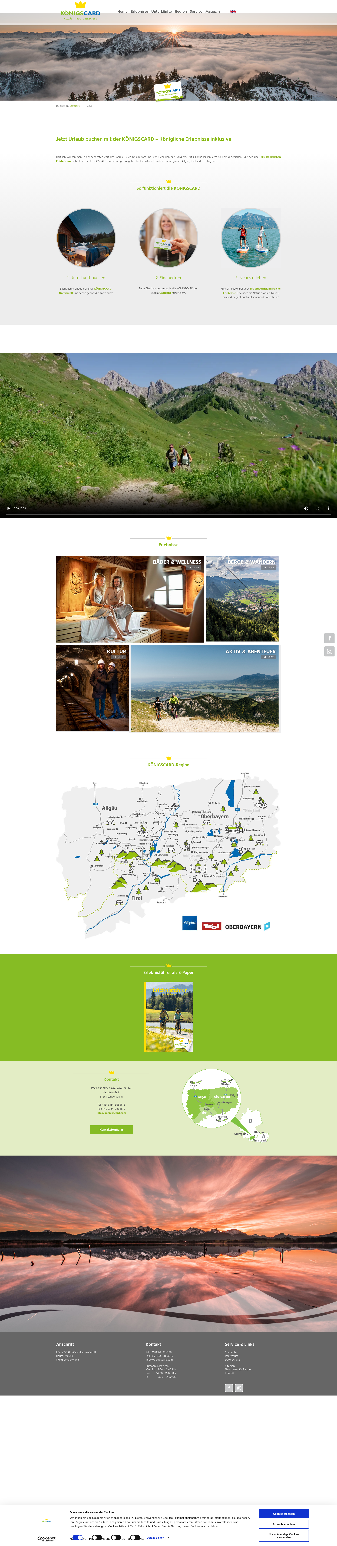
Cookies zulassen (284, 1513)
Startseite (75, 106)
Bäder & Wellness (177, 562)
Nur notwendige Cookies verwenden (284, 1536)
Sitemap (230, 1366)
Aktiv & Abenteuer (251, 652)
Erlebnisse (139, 12)
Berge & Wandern (252, 562)
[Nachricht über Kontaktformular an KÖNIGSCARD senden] (111, 1129)
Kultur (116, 652)
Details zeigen (155, 1537)
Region (181, 12)
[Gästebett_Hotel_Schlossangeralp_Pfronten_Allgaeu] (86, 238)
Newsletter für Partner (238, 1369)
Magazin (212, 12)
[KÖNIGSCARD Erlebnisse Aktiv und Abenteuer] (130, 642)
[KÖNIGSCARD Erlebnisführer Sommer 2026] (168, 1017)
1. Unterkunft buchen (86, 278)
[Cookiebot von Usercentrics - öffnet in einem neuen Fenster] (46, 1539)
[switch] (97, 1537)
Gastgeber (166, 293)
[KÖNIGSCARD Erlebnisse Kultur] (92, 730)
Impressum (231, 1356)
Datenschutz (232, 1360)
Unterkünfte (161, 12)
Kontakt (229, 1373)
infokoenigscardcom (111, 1113)
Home (122, 12)
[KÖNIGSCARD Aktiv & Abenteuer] (205, 731)
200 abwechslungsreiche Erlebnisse (252, 291)
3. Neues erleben (251, 278)
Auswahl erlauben (284, 1524)
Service (196, 12)
